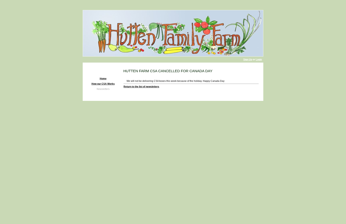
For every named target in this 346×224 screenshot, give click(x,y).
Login (259, 59)
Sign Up (247, 59)
